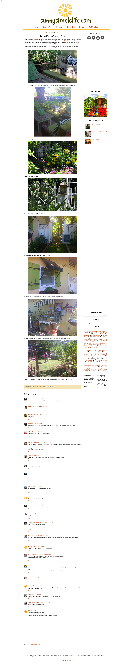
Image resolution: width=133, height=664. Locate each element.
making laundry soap (90, 353)
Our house (95, 357)
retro (103, 360)
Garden (102, 345)
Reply (29, 401)
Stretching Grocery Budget (89, 365)
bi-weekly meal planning (90, 331)
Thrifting (98, 368)
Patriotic (103, 357)
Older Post (78, 642)
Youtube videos (91, 371)
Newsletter (87, 355)
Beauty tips (105, 329)
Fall (93, 342)
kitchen (99, 351)
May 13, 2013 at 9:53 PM (42, 546)
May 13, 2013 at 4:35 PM (38, 497)
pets (85, 358)
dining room (88, 340)
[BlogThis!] (48, 386)
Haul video (94, 349)
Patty (37, 39)
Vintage (86, 370)
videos (105, 369)
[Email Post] (44, 386)
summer (98, 365)
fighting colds (91, 343)
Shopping (96, 362)
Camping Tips (47, 27)
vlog (91, 370)
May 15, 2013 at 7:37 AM (36, 610)
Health (98, 349)
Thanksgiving (87, 368)
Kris (29, 414)
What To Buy (95, 370)
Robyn (29, 423)
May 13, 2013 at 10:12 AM (36, 465)
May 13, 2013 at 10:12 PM (45, 554)
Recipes (81, 27)
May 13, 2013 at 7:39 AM (36, 423)
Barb (29, 610)
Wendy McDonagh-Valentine (34, 442)
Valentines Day (98, 369)
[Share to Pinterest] (52, 386)
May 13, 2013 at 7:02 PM (41, 535)
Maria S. (30, 585)
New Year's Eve (104, 354)
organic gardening (100, 355)
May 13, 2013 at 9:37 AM (37, 455)
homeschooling (102, 350)
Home (36, 27)
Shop (91, 362)
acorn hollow (31, 513)
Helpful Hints (104, 349)
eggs (99, 340)
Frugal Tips (71, 27)
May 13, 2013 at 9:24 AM (46, 442)
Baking (99, 329)
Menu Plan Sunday (88, 354)
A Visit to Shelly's (95, 139)
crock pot (94, 339)
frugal (99, 344)
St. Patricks (103, 364)
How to (90, 351)
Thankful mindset (102, 366)
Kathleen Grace (31, 577)
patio (100, 357)
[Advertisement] (95, 66)
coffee (104, 336)
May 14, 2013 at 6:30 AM (36, 594)
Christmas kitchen (96, 335)
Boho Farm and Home (69, 40)
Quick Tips (100, 358)
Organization (87, 357)
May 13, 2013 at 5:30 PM (48, 522)
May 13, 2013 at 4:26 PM (36, 486)
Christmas (86, 335)
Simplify (86, 364)
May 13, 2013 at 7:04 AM (42, 406)
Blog (105, 331)
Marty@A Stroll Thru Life (33, 398)
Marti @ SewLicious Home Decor (35, 565)
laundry (105, 351)
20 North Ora (31, 431)
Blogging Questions (93, 332)
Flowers (96, 343)
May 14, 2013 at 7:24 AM (45, 602)
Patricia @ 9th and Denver (33, 554)
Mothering (97, 354)
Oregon (92, 355)
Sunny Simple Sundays (93, 366)
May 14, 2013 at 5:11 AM (37, 585)
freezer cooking (92, 344)
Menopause (104, 353)
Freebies (85, 344)
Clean (91, 336)
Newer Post (27, 642)
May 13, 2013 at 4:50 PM (44, 505)
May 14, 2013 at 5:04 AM (40, 577)
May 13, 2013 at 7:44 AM (39, 431)
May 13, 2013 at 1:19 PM (37, 473)
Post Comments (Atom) (35, 644)
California (101, 332)
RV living (88, 361)
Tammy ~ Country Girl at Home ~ (35, 522)
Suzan (29, 594)
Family (98, 342)
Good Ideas (103, 347)
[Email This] (46, 386)
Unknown (30, 497)
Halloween (86, 349)
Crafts (89, 339)
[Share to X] (49, 386)
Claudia (29, 473)
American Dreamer (32, 546)
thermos (94, 368)
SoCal (92, 364)
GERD (97, 347)
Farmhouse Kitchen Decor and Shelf (99, 131)
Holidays (89, 350)
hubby (95, 351)
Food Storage (102, 343)
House (85, 351)
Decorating (59, 27)
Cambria (105, 332)
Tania (29, 486)
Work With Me (93, 27)
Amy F (29, 465)
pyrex (95, 358)
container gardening (89, 338)
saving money (94, 361)
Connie (29, 455)
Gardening (30, 388)
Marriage (98, 353)
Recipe (105, 358)
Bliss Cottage (99, 331)
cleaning (97, 336)
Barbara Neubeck (32, 535)
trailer (92, 369)
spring (97, 364)
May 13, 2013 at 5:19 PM (39, 513)
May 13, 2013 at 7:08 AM (35, 414)
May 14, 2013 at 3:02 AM (48, 565)
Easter (95, 340)
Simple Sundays (103, 362)
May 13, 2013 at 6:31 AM (44, 398)
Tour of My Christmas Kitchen (98, 124)
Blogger (69, 660)
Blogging (86, 332)
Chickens (102, 333)
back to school (93, 329)
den (106, 339)
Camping (88, 333)
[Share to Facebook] (50, 386)
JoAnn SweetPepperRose (33, 602)
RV (106, 360)
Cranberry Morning (32, 406)
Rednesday (99, 360)
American (86, 329)
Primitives (90, 358)
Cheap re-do (95, 333)
